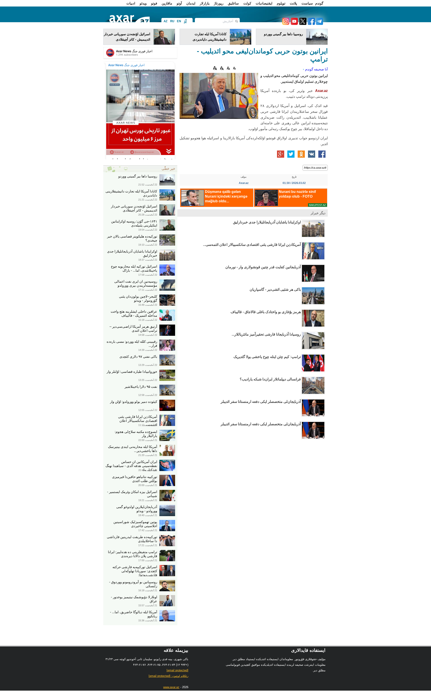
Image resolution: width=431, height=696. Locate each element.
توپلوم (281, 3)
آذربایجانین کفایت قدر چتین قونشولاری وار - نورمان (263, 267)
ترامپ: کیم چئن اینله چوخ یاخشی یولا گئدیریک (267, 357)
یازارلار (204, 3)
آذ (185, 21)
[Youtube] (293, 24)
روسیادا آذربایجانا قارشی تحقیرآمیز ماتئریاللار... (266, 334)
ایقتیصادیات (264, 3)
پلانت (293, 3)
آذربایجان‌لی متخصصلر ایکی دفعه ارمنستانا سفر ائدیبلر (261, 402)
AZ (165, 21)
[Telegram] (319, 24)
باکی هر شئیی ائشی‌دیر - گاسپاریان (275, 289)
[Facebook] (310, 24)
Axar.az (321, 91)
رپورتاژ (218, 3)
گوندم (319, 3)
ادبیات (130, 3)
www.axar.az (171, 687)
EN (179, 21)
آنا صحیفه (321, 69)
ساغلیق (233, 3)
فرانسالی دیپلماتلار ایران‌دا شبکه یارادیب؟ (270, 379)
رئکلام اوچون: (168, 676)
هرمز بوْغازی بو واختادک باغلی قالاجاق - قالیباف (266, 312)
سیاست (307, 3)
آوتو (179, 3)
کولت (247, 3)
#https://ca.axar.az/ (315, 167)
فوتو (154, 3)
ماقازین (167, 3)
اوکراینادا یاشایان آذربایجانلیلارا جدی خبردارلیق (267, 222)
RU (172, 21)
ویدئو (143, 3)
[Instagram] (285, 24)
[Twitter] (302, 24)
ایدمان (190, 3)
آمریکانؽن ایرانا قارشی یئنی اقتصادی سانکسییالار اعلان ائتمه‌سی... (252, 245)
